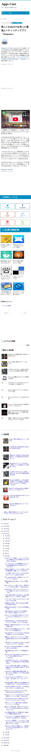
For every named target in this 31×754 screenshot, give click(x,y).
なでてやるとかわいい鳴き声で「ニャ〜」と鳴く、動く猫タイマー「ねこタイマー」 (17, 678)
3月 (6, 556)
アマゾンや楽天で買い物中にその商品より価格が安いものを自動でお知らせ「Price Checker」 (17, 667)
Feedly (23, 224)
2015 (4, 526)
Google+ (7, 216)
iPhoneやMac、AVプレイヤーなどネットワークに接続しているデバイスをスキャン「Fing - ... (17, 591)
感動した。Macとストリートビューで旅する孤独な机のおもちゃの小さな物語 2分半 (17, 638)
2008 (4, 745)
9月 (6, 543)
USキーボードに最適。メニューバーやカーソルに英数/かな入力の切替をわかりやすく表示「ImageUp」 (17, 559)
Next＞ (25, 313)
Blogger (18, 750)
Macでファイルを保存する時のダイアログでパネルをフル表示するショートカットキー (17, 616)
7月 (6, 548)
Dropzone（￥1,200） (7, 48)
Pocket (7, 224)
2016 (4, 523)
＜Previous (5, 313)
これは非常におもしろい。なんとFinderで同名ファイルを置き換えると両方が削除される (17, 662)
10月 (6, 541)
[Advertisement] (13, 75)
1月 (6, 734)
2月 (6, 732)
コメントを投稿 (6, 305)
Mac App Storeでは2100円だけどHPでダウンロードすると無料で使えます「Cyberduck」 (17, 656)
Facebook (23, 207)
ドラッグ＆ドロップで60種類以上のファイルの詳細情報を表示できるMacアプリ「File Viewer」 (17, 565)
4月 (6, 553)
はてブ (22, 214)
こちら (3, 151)
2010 (4, 740)
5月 (6, 551)
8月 (6, 546)
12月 (6, 536)
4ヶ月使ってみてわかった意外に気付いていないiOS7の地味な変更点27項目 (19, 473)
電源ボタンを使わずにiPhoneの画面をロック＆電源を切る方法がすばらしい (19, 457)
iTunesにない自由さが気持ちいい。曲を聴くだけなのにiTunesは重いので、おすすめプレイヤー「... (16, 727)
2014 (4, 528)
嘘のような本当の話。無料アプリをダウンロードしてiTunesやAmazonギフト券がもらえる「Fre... (17, 708)
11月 (6, 538)
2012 (4, 533)
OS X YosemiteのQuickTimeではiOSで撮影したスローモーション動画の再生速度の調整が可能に (18, 412)
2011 (4, 738)
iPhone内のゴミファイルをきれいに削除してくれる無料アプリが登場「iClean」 (19, 465)
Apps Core (9, 4)
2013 (4, 531)
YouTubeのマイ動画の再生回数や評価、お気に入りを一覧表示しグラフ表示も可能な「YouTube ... (17, 673)
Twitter (7, 207)
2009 (4, 742)
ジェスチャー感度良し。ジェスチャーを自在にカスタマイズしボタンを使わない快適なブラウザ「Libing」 (17, 722)
